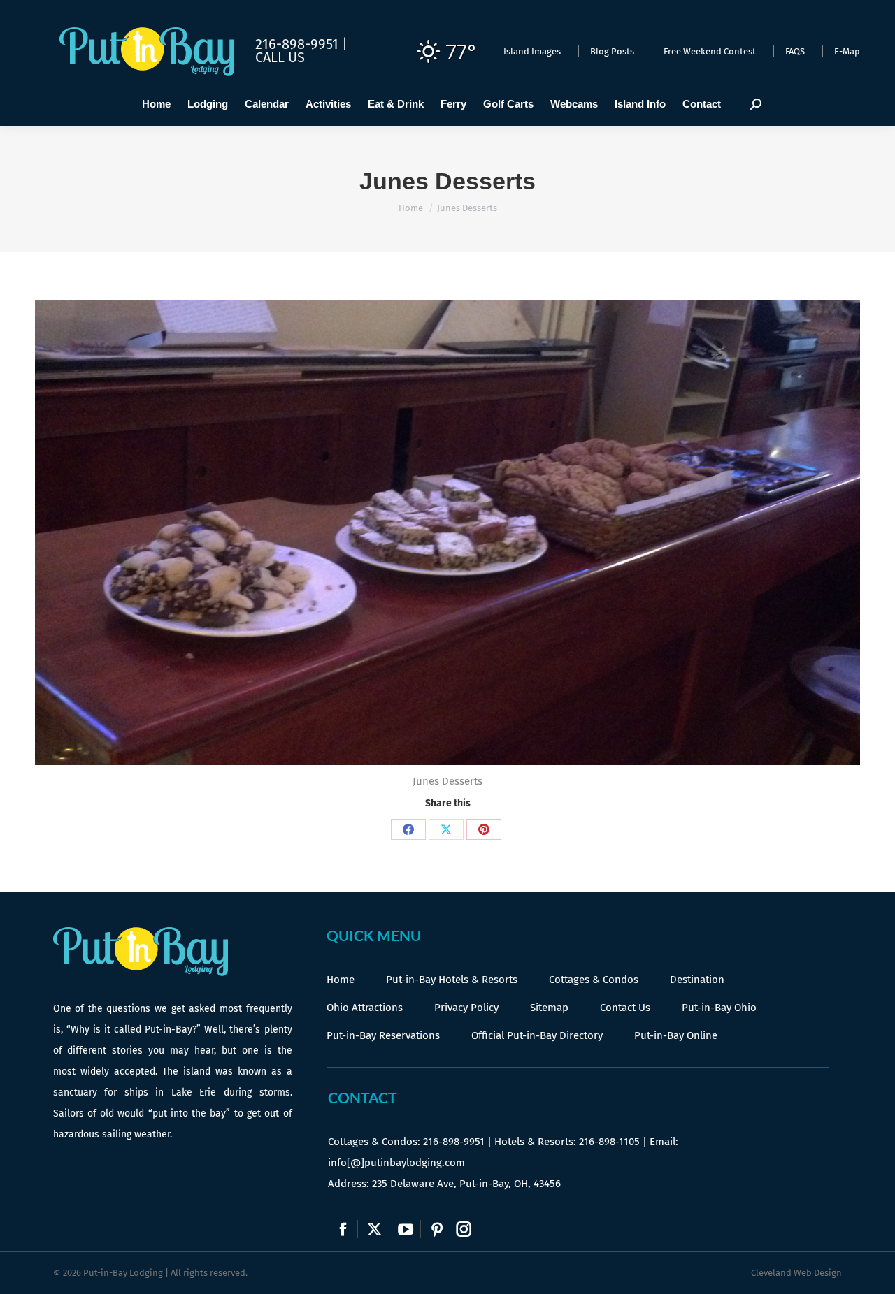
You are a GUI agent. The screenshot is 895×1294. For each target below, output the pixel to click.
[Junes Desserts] (447, 532)
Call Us (280, 57)
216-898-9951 (454, 1141)
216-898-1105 (609, 1141)
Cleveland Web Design (796, 1272)
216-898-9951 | (301, 44)
